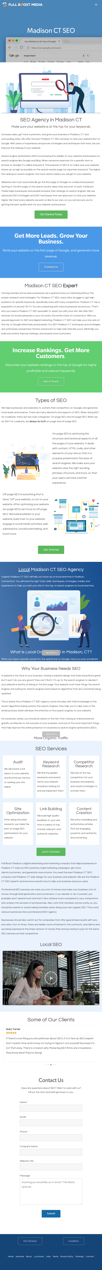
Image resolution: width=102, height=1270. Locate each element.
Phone (24, 1131)
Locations (74, 1241)
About (29, 1256)
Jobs (48, 1256)
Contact (90, 1256)
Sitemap (79, 1256)
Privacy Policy (66, 1256)
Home (11, 1256)
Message (25, 1175)
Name (24, 1102)
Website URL (27, 1161)
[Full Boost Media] (22, 5)
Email (23, 1117)
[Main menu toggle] (96, 4)
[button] (51, 652)
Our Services (30, 1241)
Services (20, 1256)
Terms (55, 1256)
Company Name (29, 1146)
